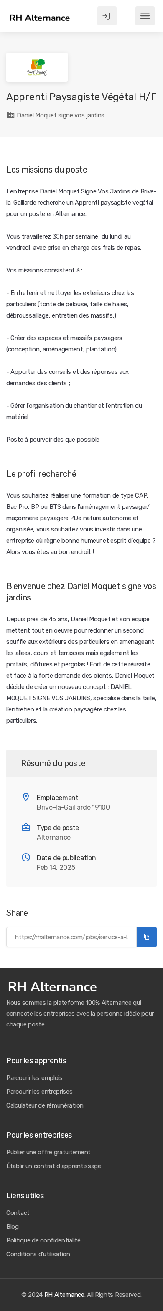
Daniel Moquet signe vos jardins (59, 115)
